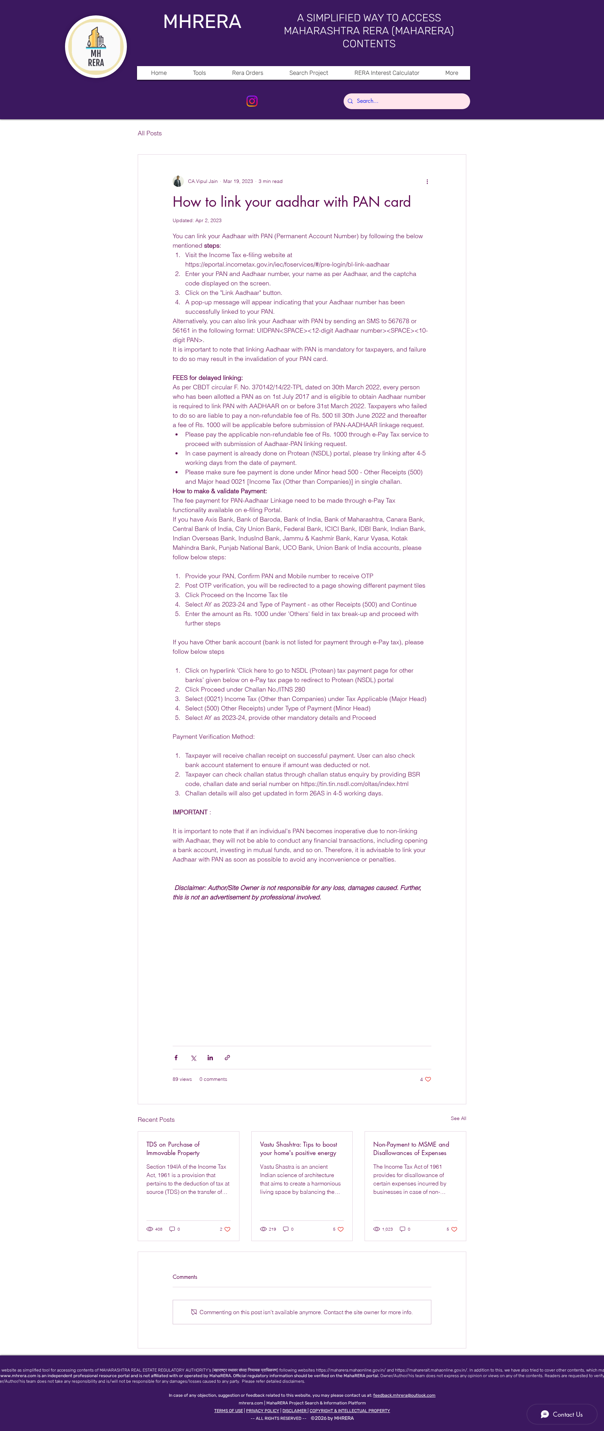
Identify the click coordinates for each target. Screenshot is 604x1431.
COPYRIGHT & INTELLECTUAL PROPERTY (350, 1410)
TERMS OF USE (228, 1410)
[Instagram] (252, 101)
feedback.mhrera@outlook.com (404, 1395)
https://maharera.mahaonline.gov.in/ (351, 1370)
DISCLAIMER (295, 1410)
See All (458, 1118)
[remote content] (302, 970)
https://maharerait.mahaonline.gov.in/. (431, 1370)
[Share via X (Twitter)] (193, 1057)
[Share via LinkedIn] (210, 1057)
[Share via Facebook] (176, 1057)
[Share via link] (227, 1057)
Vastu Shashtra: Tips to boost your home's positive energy (298, 1148)
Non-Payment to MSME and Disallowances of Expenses (411, 1148)
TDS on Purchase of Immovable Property (173, 1148)
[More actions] (427, 181)
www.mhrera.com (18, 1375)
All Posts (150, 133)
